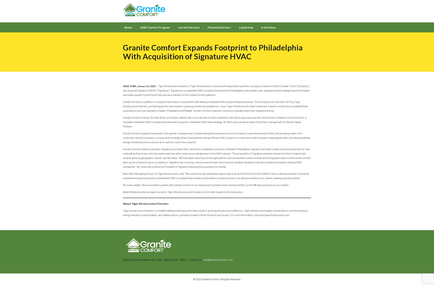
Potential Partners (219, 27)
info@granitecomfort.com (218, 259)
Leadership (246, 27)
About (128, 27)
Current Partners (189, 27)
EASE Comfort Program (155, 27)
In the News (268, 27)
